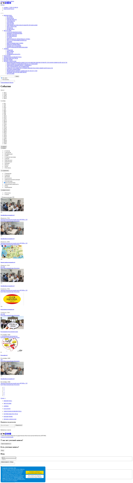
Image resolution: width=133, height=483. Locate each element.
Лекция (7, 158)
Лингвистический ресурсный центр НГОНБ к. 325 (14, 219)
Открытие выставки (10, 157)
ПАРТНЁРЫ (10, 22)
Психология (8, 178)
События (11, 82)
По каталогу (6, 79)
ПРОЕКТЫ (10, 28)
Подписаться (19, 425)
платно (7, 194)
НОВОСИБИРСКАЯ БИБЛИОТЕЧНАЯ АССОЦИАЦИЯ (22, 64)
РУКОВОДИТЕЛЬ (12, 19)
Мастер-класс (8, 160)
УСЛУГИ (9, 37)
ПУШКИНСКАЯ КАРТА (13, 54)
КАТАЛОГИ (7, 55)
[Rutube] (2, 3)
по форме (3, 148)
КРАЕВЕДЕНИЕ (8, 59)
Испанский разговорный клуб (7, 309)
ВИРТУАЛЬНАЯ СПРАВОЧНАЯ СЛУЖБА (18, 39)
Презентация (8, 161)
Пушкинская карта (7, 197)
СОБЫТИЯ (10, 50)
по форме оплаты (5, 190)
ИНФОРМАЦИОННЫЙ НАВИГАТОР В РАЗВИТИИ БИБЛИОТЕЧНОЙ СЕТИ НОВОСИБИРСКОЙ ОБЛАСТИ (37, 62)
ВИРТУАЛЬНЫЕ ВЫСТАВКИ (15, 43)
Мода (6, 185)
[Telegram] (8, 3)
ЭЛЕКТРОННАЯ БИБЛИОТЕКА (13, 57)
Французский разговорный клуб (8, 262)
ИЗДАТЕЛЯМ (10, 73)
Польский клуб (4, 355)
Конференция (8, 154)
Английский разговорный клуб (7, 215)
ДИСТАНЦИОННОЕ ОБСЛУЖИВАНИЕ (18, 66)
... (4, 391)
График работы (10, 1)
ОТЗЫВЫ (9, 41)
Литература (8, 173)
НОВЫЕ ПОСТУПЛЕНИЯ (14, 46)
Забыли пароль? (5, 462)
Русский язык (8, 181)
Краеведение (8, 187)
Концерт (7, 163)
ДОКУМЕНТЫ (11, 21)
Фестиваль (8, 167)
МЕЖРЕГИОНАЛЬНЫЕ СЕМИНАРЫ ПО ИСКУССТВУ (22, 71)
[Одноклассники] (10, 3)
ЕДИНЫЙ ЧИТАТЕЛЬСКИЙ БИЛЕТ (17, 72)
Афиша (7, 82)
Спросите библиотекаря (7, 437)
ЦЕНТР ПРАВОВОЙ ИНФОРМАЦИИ (17, 47)
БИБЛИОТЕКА (8, 15)
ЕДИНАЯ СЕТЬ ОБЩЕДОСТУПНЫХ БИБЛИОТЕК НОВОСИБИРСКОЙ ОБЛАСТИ (30, 68)
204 (1, 359)
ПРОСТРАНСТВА (12, 26)
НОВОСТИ (10, 52)
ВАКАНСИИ (10, 23)
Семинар (7, 151)
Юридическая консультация (12, 179)
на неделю (3, 146)
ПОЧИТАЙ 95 (10, 29)
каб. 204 (3, 266)
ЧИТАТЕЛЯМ (7, 30)
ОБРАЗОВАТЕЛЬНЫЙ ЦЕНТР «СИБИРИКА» (19, 65)
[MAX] (6, 3)
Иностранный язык (10, 182)
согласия (19, 478)
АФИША (6, 48)
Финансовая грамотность (12, 184)
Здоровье (7, 175)
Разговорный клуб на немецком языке (9, 331)
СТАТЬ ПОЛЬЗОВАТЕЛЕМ (14, 32)
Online (7, 155)
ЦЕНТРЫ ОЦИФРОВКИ (13, 69)
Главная (3, 82)
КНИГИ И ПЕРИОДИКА (13, 44)
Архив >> (3, 398)
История (7, 176)
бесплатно (8, 193)
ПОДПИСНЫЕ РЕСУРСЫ (11, 58)
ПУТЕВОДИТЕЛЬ (12, 36)
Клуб (6, 166)
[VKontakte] (4, 3)
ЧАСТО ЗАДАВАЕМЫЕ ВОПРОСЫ (16, 40)
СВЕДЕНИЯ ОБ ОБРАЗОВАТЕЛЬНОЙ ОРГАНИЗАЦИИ (22, 25)
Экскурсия (8, 152)
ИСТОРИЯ (10, 16)
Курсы (7, 164)
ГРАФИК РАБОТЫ (12, 34)
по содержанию (4, 170)
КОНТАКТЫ (10, 18)
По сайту (5, 78)
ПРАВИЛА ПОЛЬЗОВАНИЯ (14, 33)
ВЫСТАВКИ (10, 51)
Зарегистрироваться (6, 443)
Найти (17, 76)
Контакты (3, 1)
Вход (2, 450)
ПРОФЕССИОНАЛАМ (10, 61)
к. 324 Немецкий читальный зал (9, 336)
